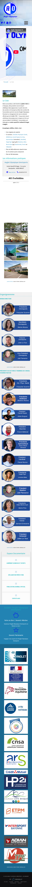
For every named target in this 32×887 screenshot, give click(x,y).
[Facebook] (4, 23)
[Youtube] (7, 23)
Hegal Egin (9, 142)
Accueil (6, 881)
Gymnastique (9, 139)
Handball (23, 139)
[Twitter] (1, 23)
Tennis (24, 144)
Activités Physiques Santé (20, 134)
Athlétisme (9, 137)
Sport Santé (23, 881)
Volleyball (8, 147)
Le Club (11, 881)
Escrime (22, 137)
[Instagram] (9, 23)
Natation (20, 142)
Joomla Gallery (10, 281)
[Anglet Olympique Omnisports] (10, 10)
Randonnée (18, 144)
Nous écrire (12, 172)
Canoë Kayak (16, 137)
